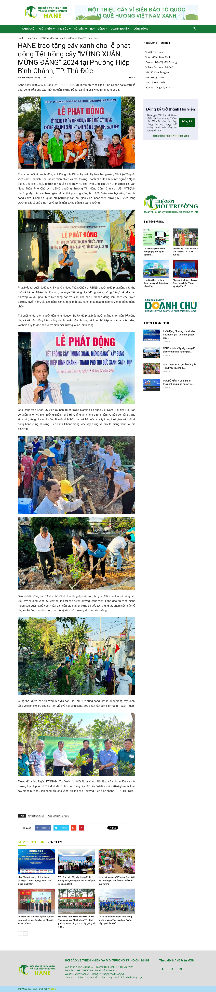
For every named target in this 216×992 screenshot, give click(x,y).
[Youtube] (180, 969)
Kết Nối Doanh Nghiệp (157, 72)
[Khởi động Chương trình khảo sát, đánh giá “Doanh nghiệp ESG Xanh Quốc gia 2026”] (36, 861)
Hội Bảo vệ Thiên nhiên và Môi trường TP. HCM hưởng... (185, 251)
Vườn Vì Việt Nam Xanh (58, 815)
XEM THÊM (55, 842)
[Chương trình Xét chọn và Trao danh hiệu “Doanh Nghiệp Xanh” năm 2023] (185, 269)
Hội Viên (79, 28)
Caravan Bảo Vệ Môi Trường (161, 62)
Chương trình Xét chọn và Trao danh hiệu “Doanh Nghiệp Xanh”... (185, 283)
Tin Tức (63, 28)
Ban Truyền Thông (31, 77)
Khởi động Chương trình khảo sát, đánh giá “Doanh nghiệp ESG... (179, 334)
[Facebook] (162, 969)
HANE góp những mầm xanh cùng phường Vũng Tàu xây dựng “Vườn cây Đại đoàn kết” (115, 920)
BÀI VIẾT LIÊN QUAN (31, 842)
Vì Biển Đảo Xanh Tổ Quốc (159, 67)
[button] (194, 29)
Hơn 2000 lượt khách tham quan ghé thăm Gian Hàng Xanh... (155, 283)
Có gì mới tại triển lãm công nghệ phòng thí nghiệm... (154, 251)
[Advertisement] (76, 803)
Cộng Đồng (141, 28)
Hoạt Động (97, 28)
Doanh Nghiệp (120, 28)
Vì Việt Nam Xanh (36, 815)
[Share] (171, 969)
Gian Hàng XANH (154, 77)
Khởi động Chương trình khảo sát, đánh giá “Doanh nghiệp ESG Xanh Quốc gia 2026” (34, 880)
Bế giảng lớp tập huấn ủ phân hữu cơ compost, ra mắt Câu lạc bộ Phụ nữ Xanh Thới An (36, 920)
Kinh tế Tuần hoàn (155, 82)
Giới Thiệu (45, 28)
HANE (20, 37)
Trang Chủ (27, 28)
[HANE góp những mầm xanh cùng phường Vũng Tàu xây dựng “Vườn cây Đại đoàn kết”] (117, 901)
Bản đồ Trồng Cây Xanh (158, 87)
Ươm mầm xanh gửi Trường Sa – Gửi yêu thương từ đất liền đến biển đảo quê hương (116, 880)
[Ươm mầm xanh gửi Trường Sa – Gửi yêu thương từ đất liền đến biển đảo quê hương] (117, 861)
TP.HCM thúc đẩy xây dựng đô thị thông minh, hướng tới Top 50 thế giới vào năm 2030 (76, 880)
